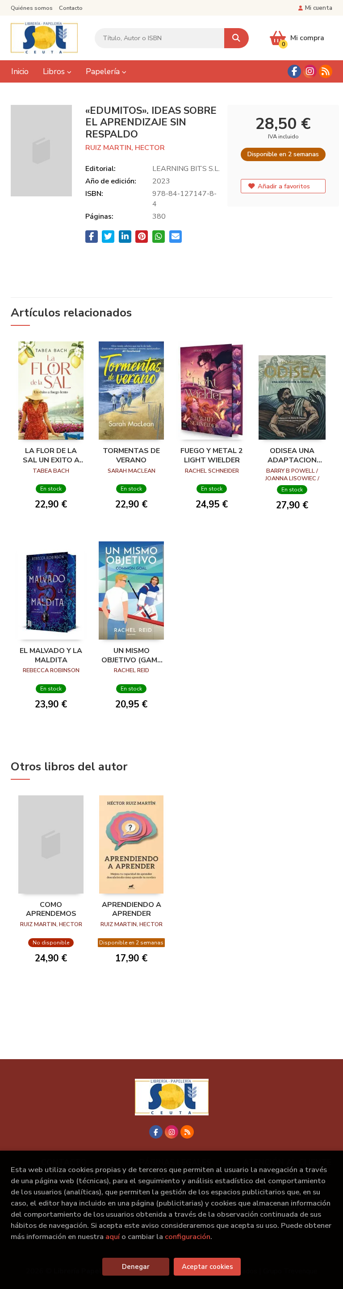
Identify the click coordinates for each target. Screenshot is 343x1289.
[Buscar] (236, 38)
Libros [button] (55, 71)
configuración (187, 1236)
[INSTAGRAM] (310, 71)
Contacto (71, 8)
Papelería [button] (104, 71)
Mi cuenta (318, 8)
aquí (112, 1236)
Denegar (136, 1266)
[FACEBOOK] (294, 71)
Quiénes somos (32, 8)
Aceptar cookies (207, 1266)
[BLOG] (325, 71)
